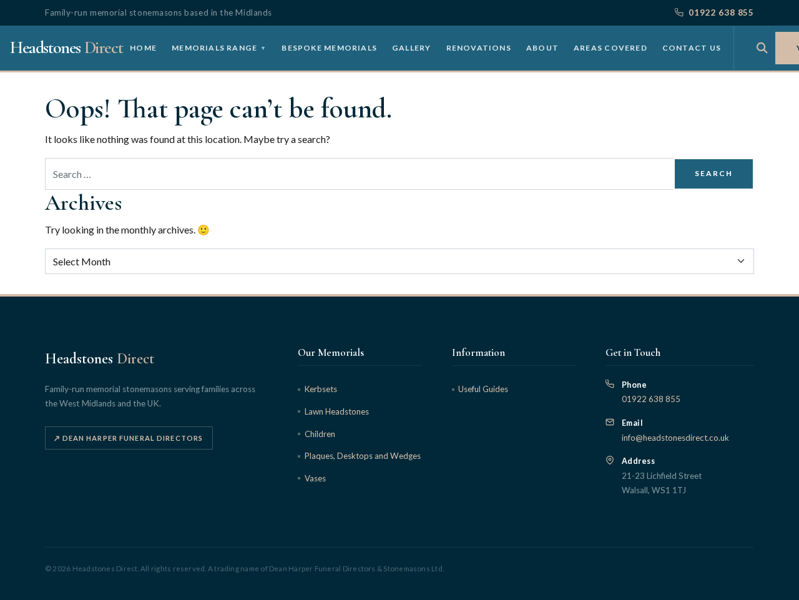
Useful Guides (483, 389)
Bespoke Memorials (329, 47)
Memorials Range (219, 47)
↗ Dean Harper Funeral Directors (128, 438)
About (542, 47)
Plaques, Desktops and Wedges (362, 456)
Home (143, 47)
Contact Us (691, 47)
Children (320, 434)
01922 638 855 (721, 12)
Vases (315, 478)
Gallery (411, 47)
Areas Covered (610, 47)
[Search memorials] (762, 48)
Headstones (66, 47)
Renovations (478, 47)
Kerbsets (320, 389)
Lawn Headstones (336, 411)
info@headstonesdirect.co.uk (675, 438)
